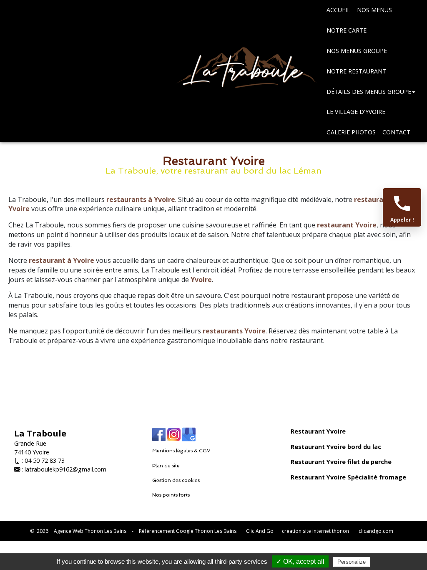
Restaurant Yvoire (318, 431)
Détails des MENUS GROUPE (369, 92)
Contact (396, 132)
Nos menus (374, 10)
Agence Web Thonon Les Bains (90, 531)
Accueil (338, 10)
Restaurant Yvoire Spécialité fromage (348, 477)
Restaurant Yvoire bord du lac (336, 447)
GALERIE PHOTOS (351, 132)
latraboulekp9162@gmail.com (65, 469)
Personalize (351, 562)
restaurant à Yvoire (61, 260)
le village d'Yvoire (356, 112)
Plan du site (166, 466)
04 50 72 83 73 (45, 460)
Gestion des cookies (176, 480)
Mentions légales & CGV (181, 451)
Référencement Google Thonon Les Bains (187, 531)
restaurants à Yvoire (140, 199)
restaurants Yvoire (234, 330)
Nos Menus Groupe (357, 51)
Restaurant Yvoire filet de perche (341, 462)
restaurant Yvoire (347, 225)
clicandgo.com (376, 531)
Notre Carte (347, 30)
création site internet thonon (315, 531)
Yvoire (201, 279)
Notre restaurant (356, 71)
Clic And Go (260, 531)
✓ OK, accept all (300, 561)
